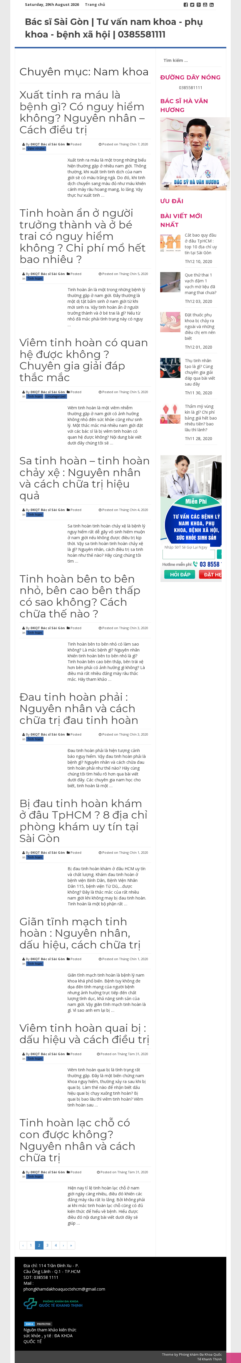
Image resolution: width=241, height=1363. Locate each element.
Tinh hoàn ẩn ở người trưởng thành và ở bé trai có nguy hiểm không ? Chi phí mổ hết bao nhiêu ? (82, 236)
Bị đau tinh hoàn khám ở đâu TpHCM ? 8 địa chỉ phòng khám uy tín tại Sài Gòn (83, 821)
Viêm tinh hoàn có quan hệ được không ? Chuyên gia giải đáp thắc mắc (83, 360)
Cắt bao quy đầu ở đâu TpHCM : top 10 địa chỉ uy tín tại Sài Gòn (201, 243)
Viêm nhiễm (36, 149)
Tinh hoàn (35, 278)
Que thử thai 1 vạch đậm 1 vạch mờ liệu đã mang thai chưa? (200, 283)
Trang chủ (95, 4)
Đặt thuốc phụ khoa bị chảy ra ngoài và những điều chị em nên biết (200, 326)
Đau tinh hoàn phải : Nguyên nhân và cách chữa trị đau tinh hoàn (78, 708)
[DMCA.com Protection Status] (38, 1323)
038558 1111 (46, 1277)
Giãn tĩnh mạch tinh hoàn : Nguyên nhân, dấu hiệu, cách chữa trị (80, 933)
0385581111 (190, 87)
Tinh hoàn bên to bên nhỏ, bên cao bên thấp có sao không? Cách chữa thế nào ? (79, 596)
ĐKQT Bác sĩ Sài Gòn (48, 144)
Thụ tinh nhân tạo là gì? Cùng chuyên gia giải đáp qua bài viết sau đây (200, 372)
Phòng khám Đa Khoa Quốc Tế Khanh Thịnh (200, 1356)
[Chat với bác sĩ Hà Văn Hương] (195, 153)
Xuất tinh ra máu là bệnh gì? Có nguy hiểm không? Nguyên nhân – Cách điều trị (82, 112)
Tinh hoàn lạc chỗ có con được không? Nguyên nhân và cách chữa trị (77, 1140)
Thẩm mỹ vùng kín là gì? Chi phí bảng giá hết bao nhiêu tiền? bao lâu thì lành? (201, 417)
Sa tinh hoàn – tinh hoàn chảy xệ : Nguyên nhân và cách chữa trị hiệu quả (84, 478)
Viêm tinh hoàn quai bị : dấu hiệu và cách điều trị (84, 1033)
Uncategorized (56, 396)
